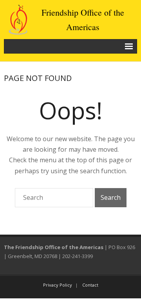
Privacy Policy (57, 285)
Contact (90, 285)
